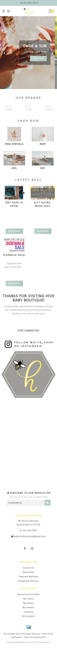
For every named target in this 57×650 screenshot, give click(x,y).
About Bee (28, 572)
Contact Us (28, 568)
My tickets (28, 603)
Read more (14, 231)
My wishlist (28, 607)
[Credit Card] (28, 627)
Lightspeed (16, 637)
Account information (28, 594)
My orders (28, 599)
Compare (28, 612)
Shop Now (40, 60)
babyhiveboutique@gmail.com (30, 536)
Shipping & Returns (28, 581)
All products (28, 616)
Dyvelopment (39, 637)
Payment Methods (28, 576)
